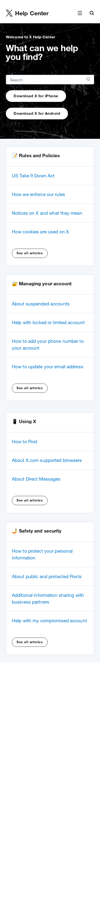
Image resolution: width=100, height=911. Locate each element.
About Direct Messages (36, 479)
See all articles (30, 253)
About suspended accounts (41, 304)
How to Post (24, 441)
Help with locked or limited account (48, 322)
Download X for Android (37, 113)
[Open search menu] (91, 13)
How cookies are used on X (40, 232)
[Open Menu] (80, 13)
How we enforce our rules (38, 194)
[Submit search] (88, 79)
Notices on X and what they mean (47, 213)
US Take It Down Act (33, 176)
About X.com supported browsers (47, 460)
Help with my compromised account (49, 621)
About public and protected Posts (47, 576)
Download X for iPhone (36, 95)
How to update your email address (47, 366)
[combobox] (50, 79)
